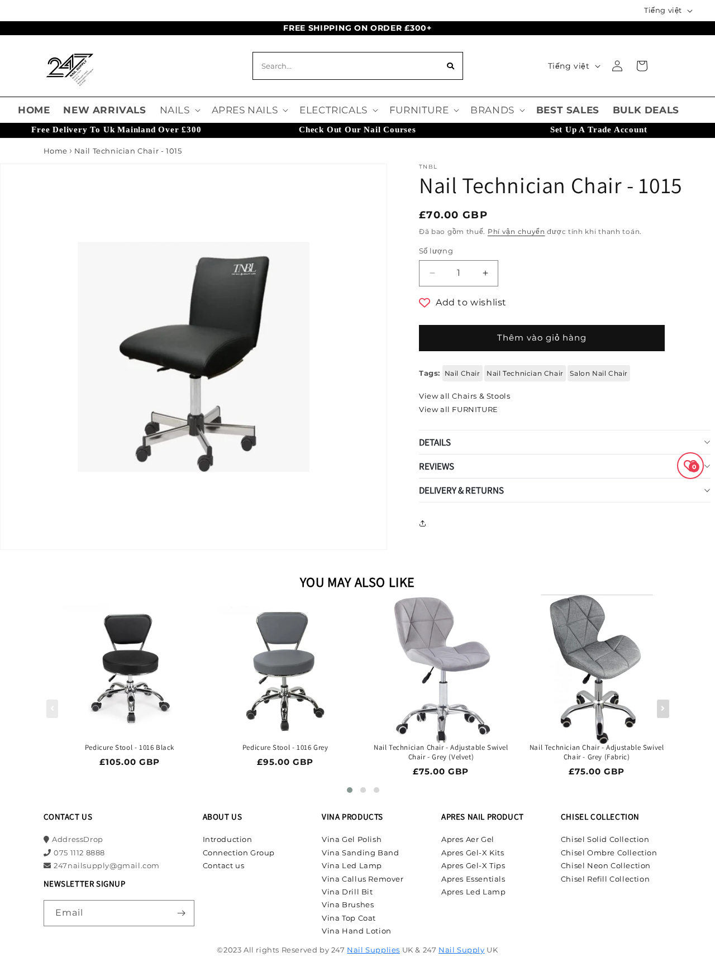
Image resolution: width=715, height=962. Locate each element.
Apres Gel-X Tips (473, 865)
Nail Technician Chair (525, 373)
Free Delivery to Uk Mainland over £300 (116, 129)
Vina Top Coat (349, 917)
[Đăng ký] (181, 913)
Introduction (227, 839)
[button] (179, 110)
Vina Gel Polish (352, 839)
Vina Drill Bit (347, 891)
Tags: (429, 372)
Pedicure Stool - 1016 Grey (285, 747)
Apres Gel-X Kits (472, 852)
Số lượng (436, 250)
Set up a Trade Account (598, 129)
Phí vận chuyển (516, 231)
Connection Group (239, 852)
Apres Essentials (473, 878)
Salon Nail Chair (599, 373)
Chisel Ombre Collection (609, 852)
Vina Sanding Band (360, 852)
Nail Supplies (373, 949)
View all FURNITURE (458, 409)
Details (435, 442)
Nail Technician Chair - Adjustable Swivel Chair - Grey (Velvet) (441, 752)
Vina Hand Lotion (357, 930)
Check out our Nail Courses (357, 129)
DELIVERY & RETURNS (461, 490)
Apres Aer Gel (467, 839)
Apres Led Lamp (473, 891)
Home (56, 150)
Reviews (436, 466)
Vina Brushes (348, 904)
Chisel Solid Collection (605, 839)
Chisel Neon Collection (606, 865)
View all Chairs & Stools (464, 395)
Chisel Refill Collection (605, 878)
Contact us (224, 865)
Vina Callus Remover (362, 878)
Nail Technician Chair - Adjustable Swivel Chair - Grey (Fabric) (597, 752)
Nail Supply (461, 949)
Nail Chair (462, 373)
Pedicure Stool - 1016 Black (129, 747)
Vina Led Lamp (352, 865)
